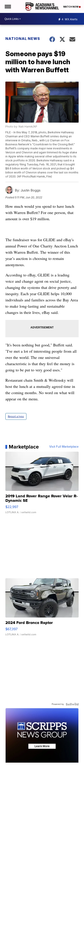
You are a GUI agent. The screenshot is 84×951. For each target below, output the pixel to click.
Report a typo (16, 416)
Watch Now (71, 6)
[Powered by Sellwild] (72, 704)
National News (22, 38)
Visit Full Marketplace (64, 446)
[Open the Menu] (7, 6)
